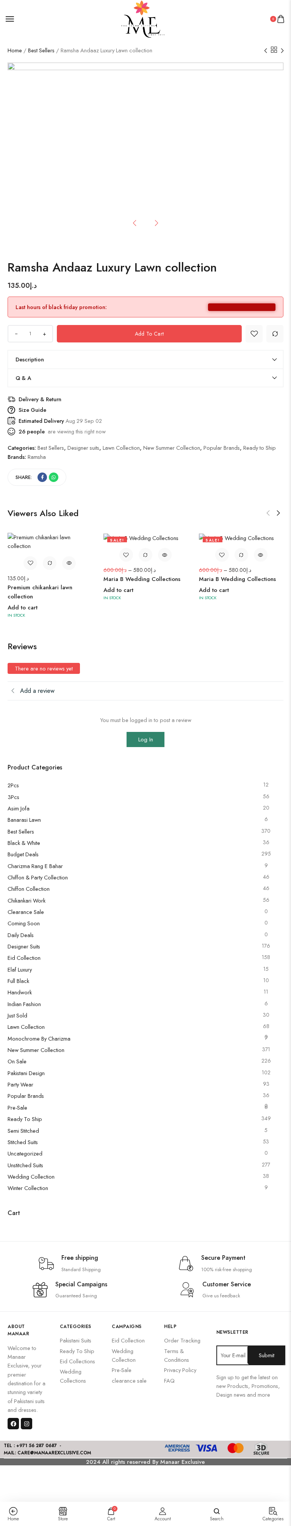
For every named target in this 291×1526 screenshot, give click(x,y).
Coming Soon (24, 923)
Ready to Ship (25, 1119)
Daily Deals (21, 935)
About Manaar (18, 1330)
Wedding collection (31, 1177)
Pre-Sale (17, 1108)
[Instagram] (26, 1423)
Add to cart (149, 334)
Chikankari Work (26, 900)
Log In (145, 739)
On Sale (17, 1061)
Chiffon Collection (29, 889)
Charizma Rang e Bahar (35, 866)
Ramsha (37, 457)
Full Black (18, 981)
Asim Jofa (19, 808)
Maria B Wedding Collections (141, 579)
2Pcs (13, 785)
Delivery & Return (40, 399)
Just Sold (17, 1015)
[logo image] (142, 18)
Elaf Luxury (20, 969)
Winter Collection (28, 1188)
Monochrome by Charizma (39, 1038)
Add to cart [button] (23, 607)
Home (15, 50)
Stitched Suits (23, 1142)
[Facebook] (13, 1423)
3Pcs (13, 797)
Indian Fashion (24, 1004)
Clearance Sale (26, 912)
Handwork (20, 992)
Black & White (24, 843)
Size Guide (32, 410)
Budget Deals (23, 854)
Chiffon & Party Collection (38, 877)
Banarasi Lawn (24, 820)
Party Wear (20, 1084)
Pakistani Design (26, 1073)
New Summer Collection (36, 1050)
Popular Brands (26, 1096)
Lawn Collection (26, 1027)
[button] (268, 513)
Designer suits (24, 946)
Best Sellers (41, 50)
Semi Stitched (23, 1131)
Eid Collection (24, 958)
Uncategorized (25, 1153)
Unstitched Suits (25, 1165)
